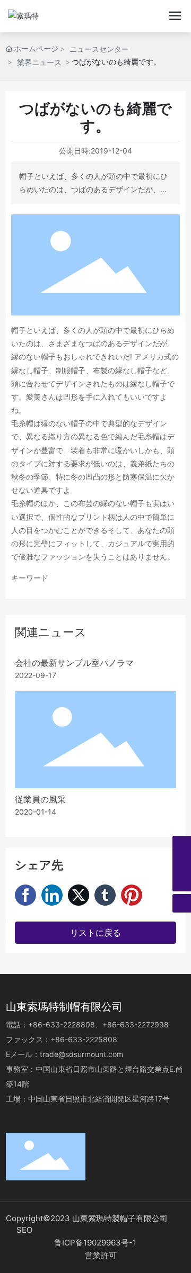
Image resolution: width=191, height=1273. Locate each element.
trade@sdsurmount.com (81, 1054)
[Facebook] (25, 895)
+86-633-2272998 (135, 1024)
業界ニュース (39, 62)
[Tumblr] (105, 895)
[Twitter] (78, 895)
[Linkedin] (52, 895)
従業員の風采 (40, 799)
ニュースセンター (99, 48)
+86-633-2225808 (87, 1039)
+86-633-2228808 (61, 1024)
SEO (24, 1230)
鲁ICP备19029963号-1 (95, 1243)
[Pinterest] (131, 895)
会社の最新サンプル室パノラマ (74, 662)
